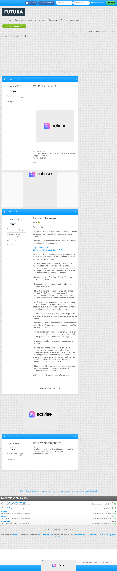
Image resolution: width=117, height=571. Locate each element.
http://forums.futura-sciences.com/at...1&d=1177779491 (48, 249)
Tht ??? (4, 512)
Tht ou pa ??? (6, 521)
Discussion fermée (14, 26)
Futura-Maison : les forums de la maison (30, 20)
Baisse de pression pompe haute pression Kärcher (39, 491)
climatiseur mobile (82, 535)
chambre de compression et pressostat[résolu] (79, 491)
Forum (10, 20)
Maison (14, 535)
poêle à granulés (110, 535)
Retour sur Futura (46, 3)
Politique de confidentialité (92, 562)
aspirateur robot (96, 535)
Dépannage (53, 20)
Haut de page (107, 562)
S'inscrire (31, 3)
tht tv (3, 517)
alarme (58, 537)
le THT (9, 507)
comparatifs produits (45, 535)
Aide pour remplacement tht (18, 502)
